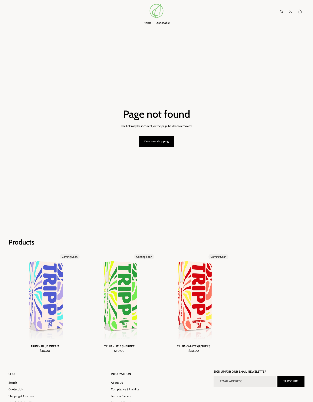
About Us (117, 383)
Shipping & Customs (21, 396)
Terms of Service (121, 396)
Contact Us (16, 389)
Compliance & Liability (125, 389)
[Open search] (281, 11)
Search (13, 383)
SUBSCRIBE (291, 381)
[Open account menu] (290, 11)
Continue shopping (156, 141)
